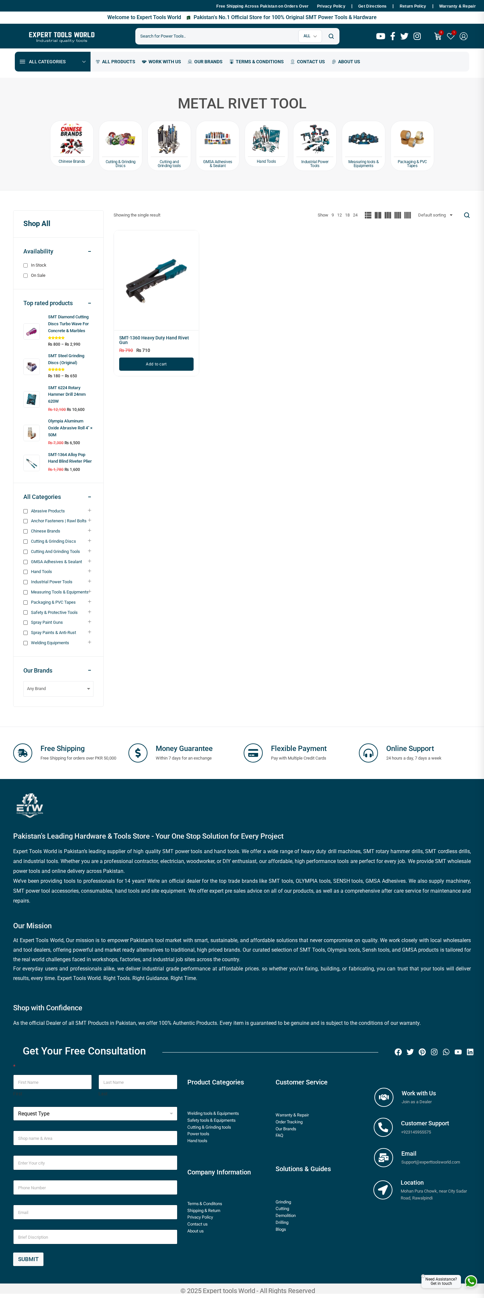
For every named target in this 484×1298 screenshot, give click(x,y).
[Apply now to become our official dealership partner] (161, 61)
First (17, 1093)
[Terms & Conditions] (256, 61)
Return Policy (413, 6)
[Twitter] (410, 1051)
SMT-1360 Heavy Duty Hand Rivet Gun (154, 340)
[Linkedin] (469, 1051)
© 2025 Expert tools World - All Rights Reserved (247, 1290)
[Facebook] (398, 1051)
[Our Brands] (205, 61)
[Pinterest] (422, 1051)
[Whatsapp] (446, 1051)
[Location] (382, 1189)
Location (412, 1182)
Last (103, 1093)
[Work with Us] (383, 1097)
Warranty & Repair (457, 6)
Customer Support (425, 1123)
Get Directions (372, 6)
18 (347, 215)
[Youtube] (458, 1051)
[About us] (346, 61)
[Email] (383, 1157)
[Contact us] (307, 61)
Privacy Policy (331, 6)
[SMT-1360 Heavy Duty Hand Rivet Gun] (156, 283)
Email (409, 1153)
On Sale (38, 275)
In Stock (38, 265)
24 (355, 215)
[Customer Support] (383, 1127)
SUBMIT (28, 1259)
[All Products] (115, 61)
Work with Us (419, 1093)
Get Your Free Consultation (84, 1051)
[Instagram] (434, 1051)
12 (339, 215)
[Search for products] (331, 36)
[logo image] (61, 35)
